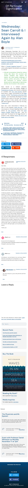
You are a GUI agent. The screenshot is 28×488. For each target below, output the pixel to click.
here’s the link (18, 107)
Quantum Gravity (12, 129)
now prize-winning (17, 91)
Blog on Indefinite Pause (8, 344)
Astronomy (6, 127)
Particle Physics (16, 128)
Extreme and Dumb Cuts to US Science (12, 339)
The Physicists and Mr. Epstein (10, 332)
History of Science (17, 127)
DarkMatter (13, 132)
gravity (5, 133)
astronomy (7, 132)
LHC (12, 133)
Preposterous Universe (7, 90)
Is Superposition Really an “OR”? (10, 347)
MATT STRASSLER (6, 2)
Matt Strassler (9, 269)
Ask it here (14, 395)
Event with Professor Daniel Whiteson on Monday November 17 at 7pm (12, 336)
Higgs (10, 127)
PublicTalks (15, 134)
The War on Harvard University (10, 341)
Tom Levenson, (12, 110)
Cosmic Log (5, 103)
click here (15, 402)
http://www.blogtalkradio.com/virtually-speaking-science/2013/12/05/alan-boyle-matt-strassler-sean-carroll (14, 62)
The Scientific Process (8, 130)
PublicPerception (7, 134)
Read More (22, 429)
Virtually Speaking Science (13, 66)
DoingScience (20, 132)
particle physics (17, 133)
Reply (2, 231)
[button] (22, 2)
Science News (21, 129)
